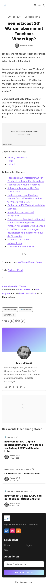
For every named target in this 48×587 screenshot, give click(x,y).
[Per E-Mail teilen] (17, 321)
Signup (29, 545)
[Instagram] (21, 386)
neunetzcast (10, 309)
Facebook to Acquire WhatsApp (23, 184)
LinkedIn (11, 164)
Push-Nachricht (27, 293)
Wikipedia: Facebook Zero (20, 246)
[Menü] (39, 5)
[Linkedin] (6, 530)
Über (6, 550)
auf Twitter (24, 289)
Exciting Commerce (17, 157)
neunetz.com (27, 582)
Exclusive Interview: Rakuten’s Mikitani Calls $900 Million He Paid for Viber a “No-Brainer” (24, 198)
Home (7, 545)
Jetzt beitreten (24, 572)
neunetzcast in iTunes (14, 286)
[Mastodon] (17, 386)
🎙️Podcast (26, 309)
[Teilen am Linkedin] (12, 321)
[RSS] (18, 530)
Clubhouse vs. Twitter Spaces (22, 473)
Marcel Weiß (24, 363)
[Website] (25, 386)
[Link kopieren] (23, 321)
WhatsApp (9, 315)
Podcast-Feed (15, 270)
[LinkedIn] (5, 386)
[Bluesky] (9, 386)
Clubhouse (9, 469)
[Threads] (13, 386)
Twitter (10, 160)
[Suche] (35, 5)
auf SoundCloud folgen (30, 262)
